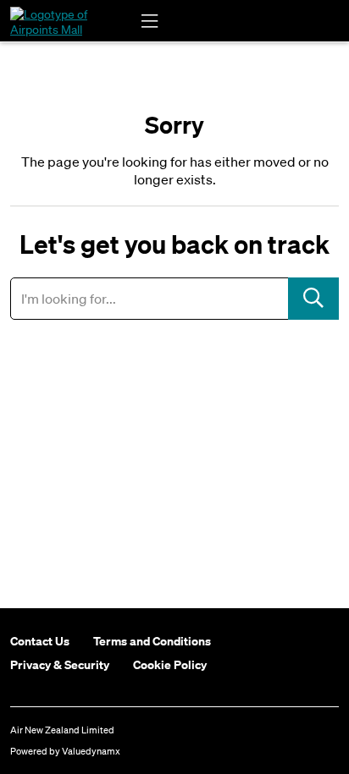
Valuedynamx (91, 751)
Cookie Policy (170, 664)
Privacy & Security (59, 664)
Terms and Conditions (152, 641)
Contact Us (39, 641)
